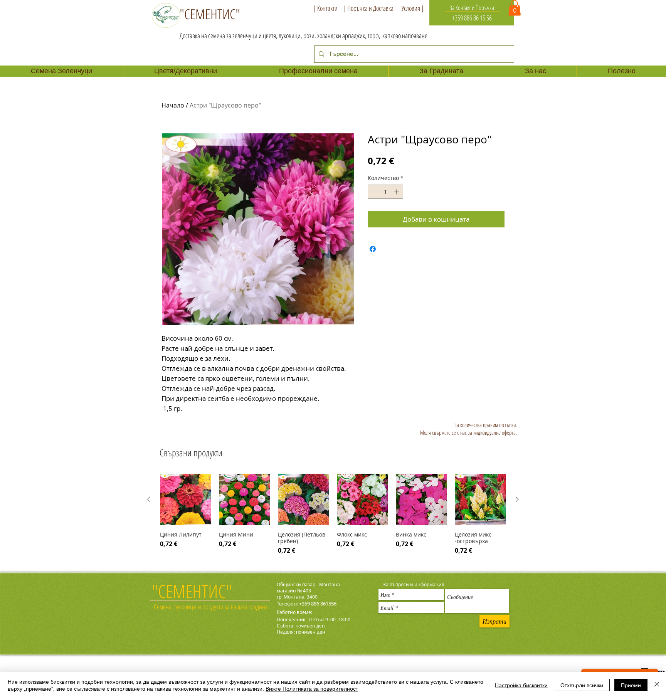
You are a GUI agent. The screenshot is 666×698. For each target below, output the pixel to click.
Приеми (631, 685)
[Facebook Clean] (156, 663)
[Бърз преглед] (185, 499)
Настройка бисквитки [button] (521, 685)
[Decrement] (373, 191)
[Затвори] (656, 685)
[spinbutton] (385, 191)
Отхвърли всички (581, 685)
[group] (333, 515)
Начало (172, 105)
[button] (514, 8)
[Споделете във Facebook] (372, 249)
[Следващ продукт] (517, 499)
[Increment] (397, 191)
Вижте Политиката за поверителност (312, 688)
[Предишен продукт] (148, 499)
